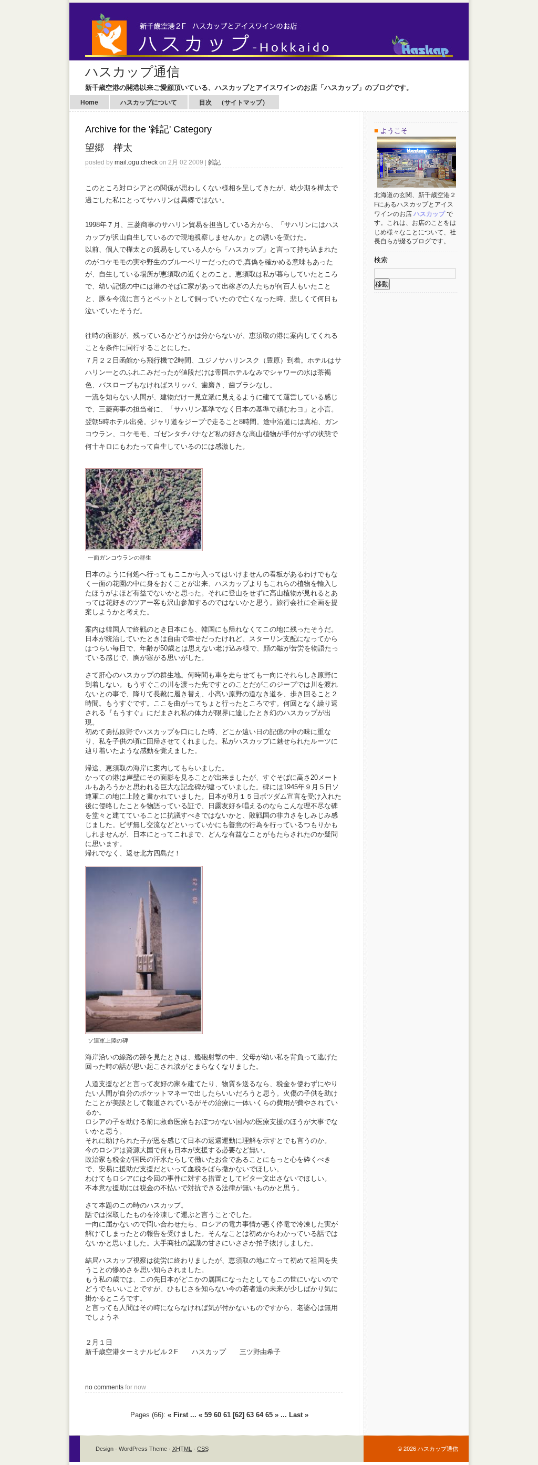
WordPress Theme (143, 1449)
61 (227, 1415)
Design (104, 1449)
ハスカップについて (148, 102)
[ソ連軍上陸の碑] (144, 1032)
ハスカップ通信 (132, 72)
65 (269, 1415)
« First (178, 1415)
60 (217, 1415)
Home (89, 102)
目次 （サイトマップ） (233, 102)
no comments (104, 1387)
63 (250, 1415)
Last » (298, 1415)
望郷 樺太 (108, 147)
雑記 (214, 162)
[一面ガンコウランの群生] (144, 549)
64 (259, 1415)
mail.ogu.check (136, 162)
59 (208, 1415)
